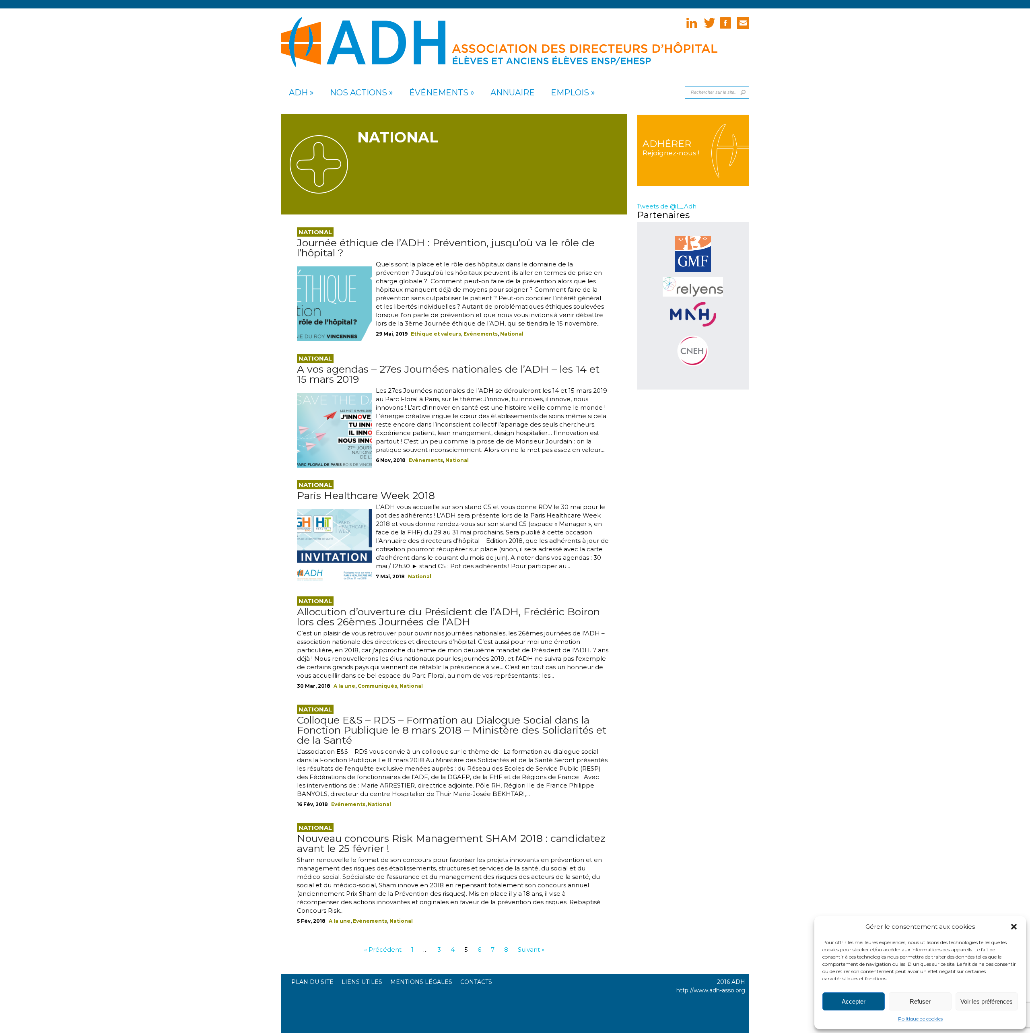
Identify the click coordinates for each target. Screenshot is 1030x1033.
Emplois (570, 93)
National (511, 334)
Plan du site (312, 982)
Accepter (853, 1001)
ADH (298, 93)
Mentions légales (421, 982)
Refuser (920, 1001)
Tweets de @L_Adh (666, 206)
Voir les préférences (986, 1001)
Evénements (481, 334)
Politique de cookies (920, 1019)
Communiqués (377, 686)
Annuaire (512, 93)
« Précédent (383, 949)
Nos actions (358, 93)
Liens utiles (362, 982)
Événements (438, 93)
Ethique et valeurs (436, 334)
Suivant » (531, 949)
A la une (344, 686)
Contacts (476, 982)
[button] (1014, 927)
